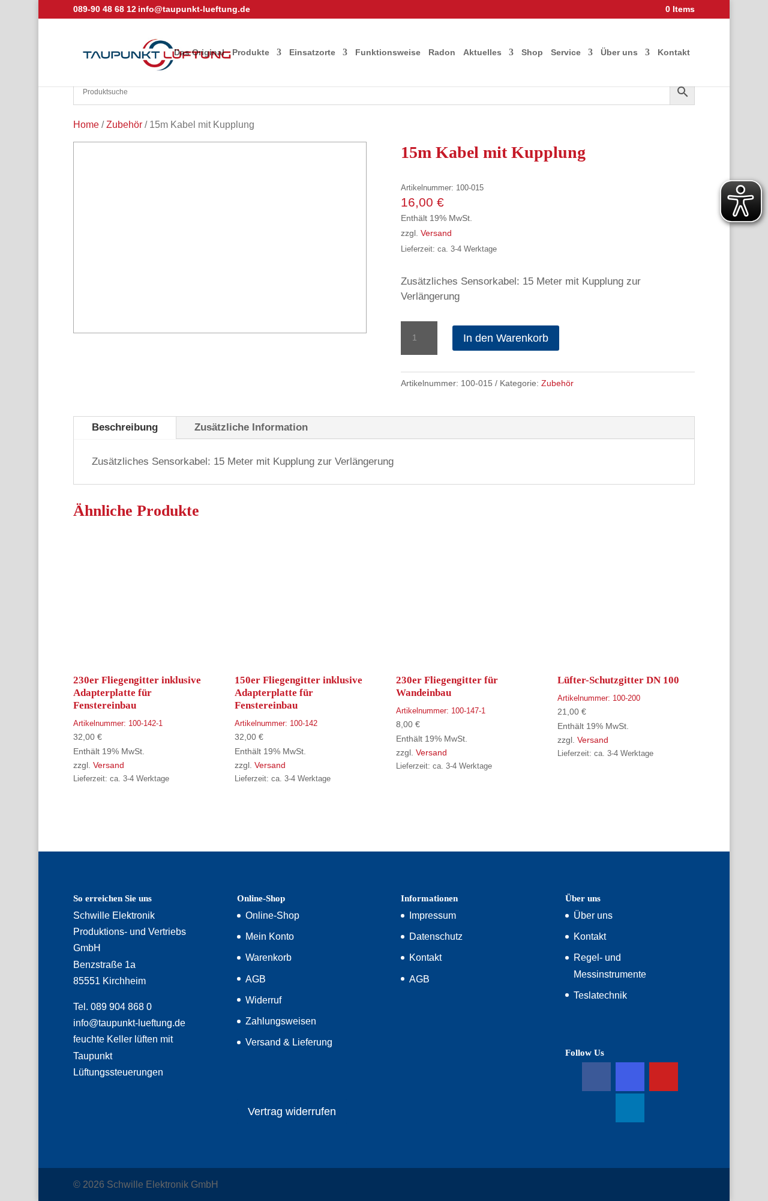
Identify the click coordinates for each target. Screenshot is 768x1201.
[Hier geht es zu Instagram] (630, 1076)
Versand (436, 233)
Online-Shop (272, 915)
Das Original (199, 52)
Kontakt (674, 52)
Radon (441, 52)
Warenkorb (268, 957)
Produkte (250, 52)
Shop (532, 52)
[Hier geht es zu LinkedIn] (630, 1108)
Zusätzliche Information (251, 427)
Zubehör (124, 124)
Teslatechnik (600, 995)
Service (566, 52)
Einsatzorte (312, 52)
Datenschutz (436, 936)
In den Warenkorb (505, 338)
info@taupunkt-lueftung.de (129, 1023)
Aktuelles (482, 52)
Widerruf (263, 1000)
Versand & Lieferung (288, 1042)
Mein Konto (269, 936)
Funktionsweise (388, 52)
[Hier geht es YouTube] (663, 1076)
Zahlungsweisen (280, 1021)
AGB (255, 979)
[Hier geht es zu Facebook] (596, 1076)
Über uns (619, 52)
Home (86, 124)
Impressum (432, 915)
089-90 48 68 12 (104, 9)
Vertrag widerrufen (292, 1112)
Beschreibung (125, 427)
